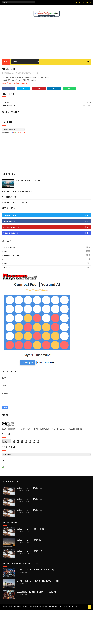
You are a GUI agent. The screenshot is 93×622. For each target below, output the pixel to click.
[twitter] (79, 2)
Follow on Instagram (11, 233)
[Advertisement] (46, 38)
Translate (21, 132)
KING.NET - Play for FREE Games (69, 607)
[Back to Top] (89, 607)
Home (6, 61)
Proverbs (7, 268)
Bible (5, 251)
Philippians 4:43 (9, 197)
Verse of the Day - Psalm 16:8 (29, 550)
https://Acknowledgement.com (14, 83)
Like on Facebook (9, 221)
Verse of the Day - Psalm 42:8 (30, 539)
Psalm (6, 264)
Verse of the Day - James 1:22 (29, 487)
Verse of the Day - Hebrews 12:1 (15, 202)
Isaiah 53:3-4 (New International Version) (35, 569)
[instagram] (86, 2)
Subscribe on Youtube (11, 227)
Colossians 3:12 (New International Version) (36, 591)
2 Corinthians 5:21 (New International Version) (38, 580)
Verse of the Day (9, 247)
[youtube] (90, 2)
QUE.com (38, 607)
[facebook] (76, 2)
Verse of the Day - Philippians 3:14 (17, 191)
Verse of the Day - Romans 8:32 (30, 528)
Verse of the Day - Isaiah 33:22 (29, 180)
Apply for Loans (53, 607)
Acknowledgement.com (11, 255)
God (5, 259)
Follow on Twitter (9, 215)
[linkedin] (83, 2)
